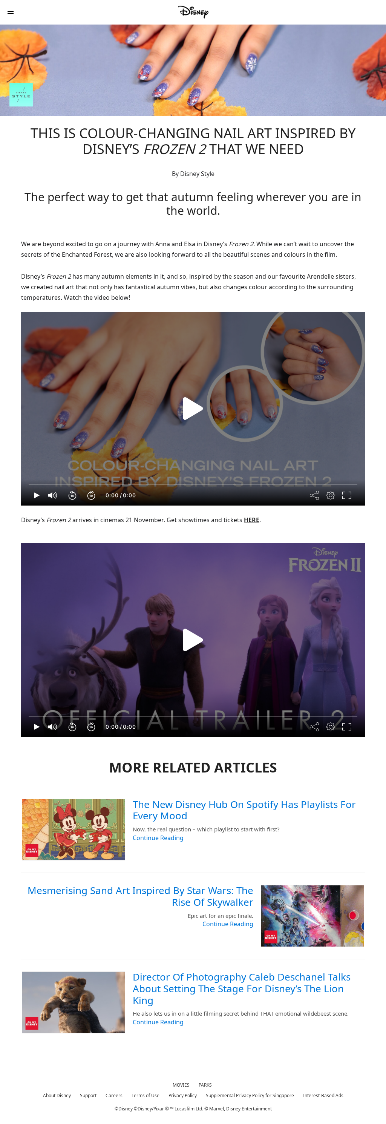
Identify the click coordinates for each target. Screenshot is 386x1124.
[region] (193, 409)
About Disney (57, 1095)
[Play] (37, 495)
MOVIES (181, 1085)
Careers (114, 1095)
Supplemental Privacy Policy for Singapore (250, 1095)
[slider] (193, 484)
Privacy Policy (182, 1095)
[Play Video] (193, 408)
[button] (10, 12)
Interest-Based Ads (323, 1095)
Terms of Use (145, 1095)
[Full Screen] (347, 495)
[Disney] (193, 12)
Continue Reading (158, 838)
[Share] (315, 495)
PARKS (205, 1085)
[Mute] (53, 495)
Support (88, 1095)
